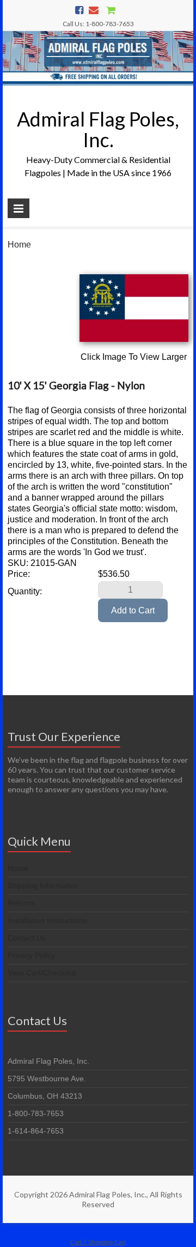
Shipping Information (43, 885)
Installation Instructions (47, 920)
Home (19, 244)
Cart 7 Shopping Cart (98, 1242)
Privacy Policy (31, 955)
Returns (21, 903)
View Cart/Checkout (42, 972)
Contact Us (27, 937)
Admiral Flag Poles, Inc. (98, 129)
